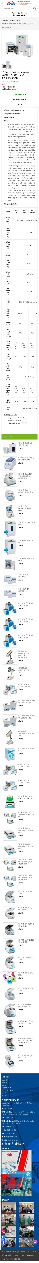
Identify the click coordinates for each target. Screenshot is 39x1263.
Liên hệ (4, 84)
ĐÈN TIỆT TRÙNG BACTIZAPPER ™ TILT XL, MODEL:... (24, 670)
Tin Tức (4, 1093)
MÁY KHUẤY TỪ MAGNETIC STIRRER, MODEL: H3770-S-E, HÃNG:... (26, 846)
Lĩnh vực (4, 1085)
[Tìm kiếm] (34, 8)
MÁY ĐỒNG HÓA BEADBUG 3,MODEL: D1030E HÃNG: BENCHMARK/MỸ (25, 476)
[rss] (19, 1143)
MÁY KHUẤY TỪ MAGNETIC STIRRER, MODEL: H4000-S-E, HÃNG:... (26, 814)
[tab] (20, 94)
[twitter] (9, 1143)
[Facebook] (4, 1242)
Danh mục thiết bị (7, 1090)
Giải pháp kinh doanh (19, 15)
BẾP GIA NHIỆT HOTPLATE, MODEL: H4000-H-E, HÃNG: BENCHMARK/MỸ (25, 878)
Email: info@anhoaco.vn (9, 89)
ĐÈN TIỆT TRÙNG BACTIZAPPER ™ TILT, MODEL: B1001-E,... (26, 733)
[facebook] (3, 1143)
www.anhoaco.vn (13, 1140)
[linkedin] (23, 1143)
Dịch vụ (4, 1095)
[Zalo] (4, 1237)
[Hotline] (3, 1231)
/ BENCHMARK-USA (12, 20)
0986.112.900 (11, 1130)
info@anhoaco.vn (11, 1137)
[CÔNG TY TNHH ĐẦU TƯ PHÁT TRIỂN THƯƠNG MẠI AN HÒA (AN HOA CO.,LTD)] (19, 3)
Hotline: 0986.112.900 (8, 87)
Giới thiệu (5, 1083)
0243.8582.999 (9, 1118)
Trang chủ (4, 20)
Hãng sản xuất (6, 1088)
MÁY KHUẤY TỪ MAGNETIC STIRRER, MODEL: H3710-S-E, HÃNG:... (26, 830)
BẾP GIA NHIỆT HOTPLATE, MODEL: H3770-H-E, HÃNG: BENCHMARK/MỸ (25, 862)
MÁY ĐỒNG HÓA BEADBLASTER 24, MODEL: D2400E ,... (25, 508)
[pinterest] (16, 1143)
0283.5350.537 (9, 1127)
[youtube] (6, 1143)
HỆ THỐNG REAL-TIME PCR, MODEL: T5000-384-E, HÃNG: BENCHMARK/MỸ (26, 1040)
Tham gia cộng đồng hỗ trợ (19, 13)
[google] (13, 1143)
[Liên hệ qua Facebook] (35, 1242)
